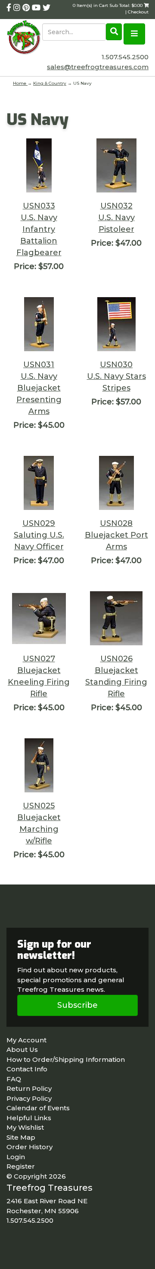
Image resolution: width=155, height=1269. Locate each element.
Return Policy (29, 1088)
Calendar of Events (38, 1108)
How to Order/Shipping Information (65, 1059)
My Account (26, 1040)
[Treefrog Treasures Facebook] (9, 8)
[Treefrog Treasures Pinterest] (27, 8)
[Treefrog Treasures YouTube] (37, 8)
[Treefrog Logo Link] (24, 38)
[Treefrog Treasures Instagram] (17, 8)
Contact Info (26, 1069)
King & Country (49, 83)
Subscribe (77, 1005)
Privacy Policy (29, 1098)
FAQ (13, 1079)
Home (20, 83)
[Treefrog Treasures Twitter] (46, 8)
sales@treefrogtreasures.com (98, 67)
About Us (22, 1049)
